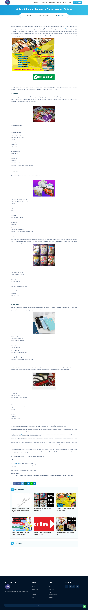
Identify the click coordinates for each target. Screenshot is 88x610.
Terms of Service (53, 594)
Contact (51, 597)
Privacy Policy (52, 589)
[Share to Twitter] (22, 483)
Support (50, 592)
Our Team (34, 592)
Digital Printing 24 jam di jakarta (28, 434)
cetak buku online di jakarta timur (63, 28)
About (33, 586)
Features (34, 594)
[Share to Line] (31, 483)
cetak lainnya (61, 15)
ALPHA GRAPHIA (48, 605)
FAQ (50, 586)
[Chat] (84, 606)
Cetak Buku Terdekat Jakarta (18, 425)
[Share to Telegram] (28, 483)
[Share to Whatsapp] (25, 483)
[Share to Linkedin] (34, 483)
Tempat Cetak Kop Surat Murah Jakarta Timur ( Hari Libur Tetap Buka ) (20, 510)
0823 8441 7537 (18, 463)
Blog (33, 597)
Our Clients (35, 589)
